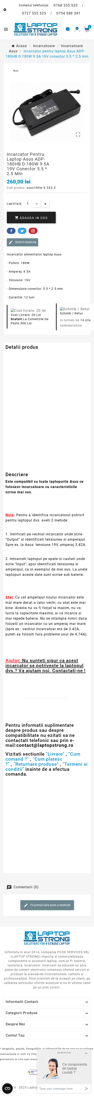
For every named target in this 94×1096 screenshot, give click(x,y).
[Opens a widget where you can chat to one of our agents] (64, 1070)
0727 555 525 (34, 13)
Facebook (11, 231)
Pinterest (33, 231)
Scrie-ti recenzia (25, 242)
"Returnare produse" (36, 764)
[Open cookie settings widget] (7, 1088)
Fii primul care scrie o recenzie (50, 905)
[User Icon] (77, 29)
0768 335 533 (66, 5)
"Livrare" (55, 754)
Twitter (22, 231)
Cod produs (14, 356)
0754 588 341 (68, 13)
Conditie (12, 470)
